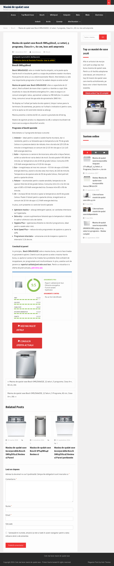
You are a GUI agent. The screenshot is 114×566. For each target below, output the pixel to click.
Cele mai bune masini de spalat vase (57, 555)
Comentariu (11, 479)
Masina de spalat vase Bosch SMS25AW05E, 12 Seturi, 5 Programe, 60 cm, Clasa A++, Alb (40, 395)
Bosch (42, 15)
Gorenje (59, 21)
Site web (9, 524)
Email (8, 515)
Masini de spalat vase (16, 7)
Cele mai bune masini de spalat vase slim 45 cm (94, 197)
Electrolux (99, 15)
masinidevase (36, 52)
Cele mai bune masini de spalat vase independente (94, 211)
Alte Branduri (73, 21)
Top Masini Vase (27, 15)
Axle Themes (106, 562)
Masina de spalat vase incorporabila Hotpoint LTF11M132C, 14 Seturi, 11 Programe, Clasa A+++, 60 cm (95, 163)
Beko (78, 15)
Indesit (37, 21)
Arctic (48, 21)
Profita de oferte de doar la (34, 60)
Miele (88, 15)
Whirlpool (54, 15)
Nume (9, 506)
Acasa (13, 15)
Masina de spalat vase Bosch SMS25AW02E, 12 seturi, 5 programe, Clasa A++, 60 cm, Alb (40, 383)
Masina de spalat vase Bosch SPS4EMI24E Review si (40, 451)
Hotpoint (66, 15)
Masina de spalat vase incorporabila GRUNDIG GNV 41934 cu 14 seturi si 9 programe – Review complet (95, 228)
